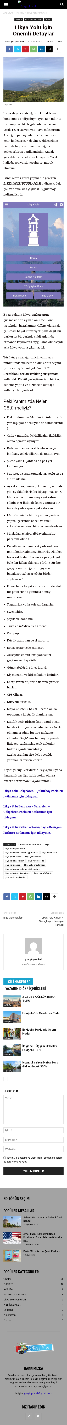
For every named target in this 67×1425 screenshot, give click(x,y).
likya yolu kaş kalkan (14, 860)
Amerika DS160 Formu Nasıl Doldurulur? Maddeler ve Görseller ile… (43, 1237)
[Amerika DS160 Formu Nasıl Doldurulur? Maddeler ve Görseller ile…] (12, 1238)
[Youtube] (38, 1416)
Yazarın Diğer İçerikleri (25, 988)
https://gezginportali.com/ (33, 964)
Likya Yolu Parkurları (37, 12)
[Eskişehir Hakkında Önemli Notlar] (12, 1033)
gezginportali (18, 41)
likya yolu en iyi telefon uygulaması (21, 852)
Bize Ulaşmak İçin (13, 917)
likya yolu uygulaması (34, 865)
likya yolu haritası (13, 856)
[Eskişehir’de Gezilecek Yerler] (12, 1017)
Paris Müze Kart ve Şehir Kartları (41, 1251)
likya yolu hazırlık (33, 856)
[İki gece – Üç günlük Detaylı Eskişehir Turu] (12, 1050)
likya (47, 844)
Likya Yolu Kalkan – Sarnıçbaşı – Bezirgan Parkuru (51, 921)
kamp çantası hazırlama (30, 844)
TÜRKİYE (20, 12)
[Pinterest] (25, 49)
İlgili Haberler (18, 982)
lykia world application (15, 877)
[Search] (62, 4)
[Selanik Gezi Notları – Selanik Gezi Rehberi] (12, 1222)
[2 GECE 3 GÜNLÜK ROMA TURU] (12, 1001)
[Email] (49, 49)
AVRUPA (8, 1005)
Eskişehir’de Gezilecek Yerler (41, 1013)
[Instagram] (28, 1416)
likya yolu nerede (36, 860)
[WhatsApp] (33, 49)
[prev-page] (5, 1079)
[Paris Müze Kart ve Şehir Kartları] (12, 1256)
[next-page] (11, 1079)
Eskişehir (8, 1021)
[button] (5, 4)
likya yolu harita (49, 852)
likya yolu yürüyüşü (43, 873)
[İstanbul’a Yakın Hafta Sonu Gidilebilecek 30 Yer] (12, 1066)
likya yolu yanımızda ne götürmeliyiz (22, 869)
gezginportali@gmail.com (38, 1393)
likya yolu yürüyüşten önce (17, 873)
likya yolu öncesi (12, 865)
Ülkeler (48, 19)
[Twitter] (17, 49)
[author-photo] (33, 954)
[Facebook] (9, 49)
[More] (57, 49)
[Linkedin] (41, 49)
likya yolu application (15, 848)
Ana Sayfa (8, 12)
